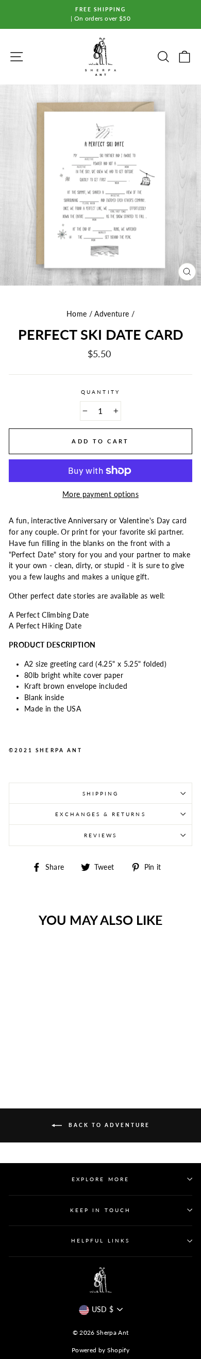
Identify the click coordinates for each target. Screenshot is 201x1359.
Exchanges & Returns (100, 814)
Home (76, 314)
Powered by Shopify (100, 1350)
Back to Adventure (108, 1125)
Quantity (100, 392)
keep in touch (100, 1210)
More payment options (100, 494)
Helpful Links (100, 1240)
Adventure (111, 314)
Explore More (100, 1179)
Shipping (100, 793)
